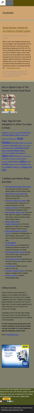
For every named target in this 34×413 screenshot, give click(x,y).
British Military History (17, 143)
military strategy (27, 156)
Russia (17, 164)
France (28, 145)
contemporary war (15, 145)
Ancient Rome (24, 135)
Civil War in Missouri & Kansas (15, 201)
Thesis (19, 167)
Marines (14, 74)
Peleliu (20, 74)
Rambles (5, 164)
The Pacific (11, 76)
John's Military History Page (14, 212)
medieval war (14, 153)
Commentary (5, 145)
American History (25, 132)
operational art (13, 158)
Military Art (13, 156)
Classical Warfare (28, 142)
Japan (9, 74)
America (16, 132)
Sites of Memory (11, 245)
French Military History (8, 148)
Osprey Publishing (11, 224)
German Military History (16, 151)
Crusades (24, 145)
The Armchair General (12, 259)
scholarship (23, 164)
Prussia (28, 161)
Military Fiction (20, 156)
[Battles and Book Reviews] (2, 5)
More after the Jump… (14, 68)
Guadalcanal (13, 71)
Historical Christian (11, 208)
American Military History (11, 135)
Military (5, 156)
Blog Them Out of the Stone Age (16, 194)
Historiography (5, 153)
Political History (13, 161)
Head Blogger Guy (12, 334)
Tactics (15, 167)
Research (12, 164)
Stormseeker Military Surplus (15, 252)
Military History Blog (12, 222)
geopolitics (19, 148)
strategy (9, 167)
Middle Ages (22, 153)
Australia (5, 71)
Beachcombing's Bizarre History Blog (18, 187)
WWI (30, 167)
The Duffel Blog (10, 266)
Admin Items (11, 132)
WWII (17, 76)
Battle (8, 138)
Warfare (25, 167)
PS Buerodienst (10, 243)
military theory (5, 158)
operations (19, 158)
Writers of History (11, 275)
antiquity (4, 139)
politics (22, 161)
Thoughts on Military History (15, 271)
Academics (5, 132)
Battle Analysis (13, 138)
